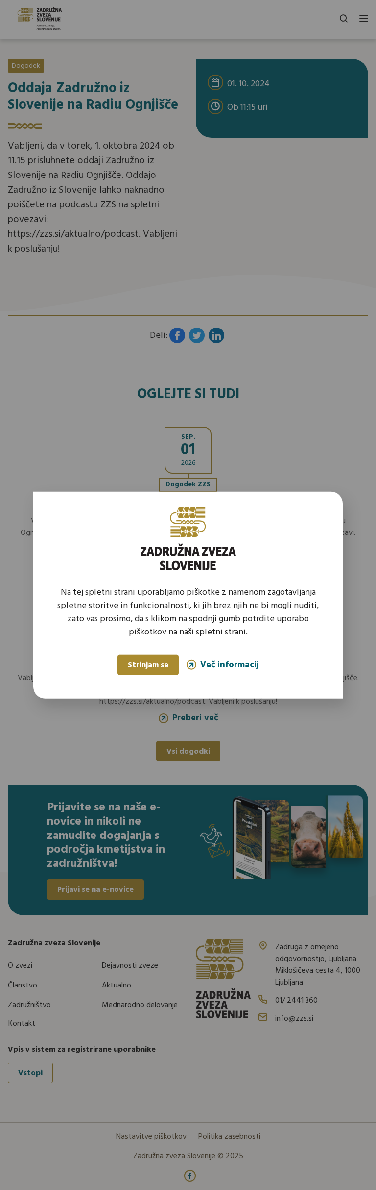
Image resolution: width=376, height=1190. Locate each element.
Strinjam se (148, 665)
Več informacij (229, 664)
